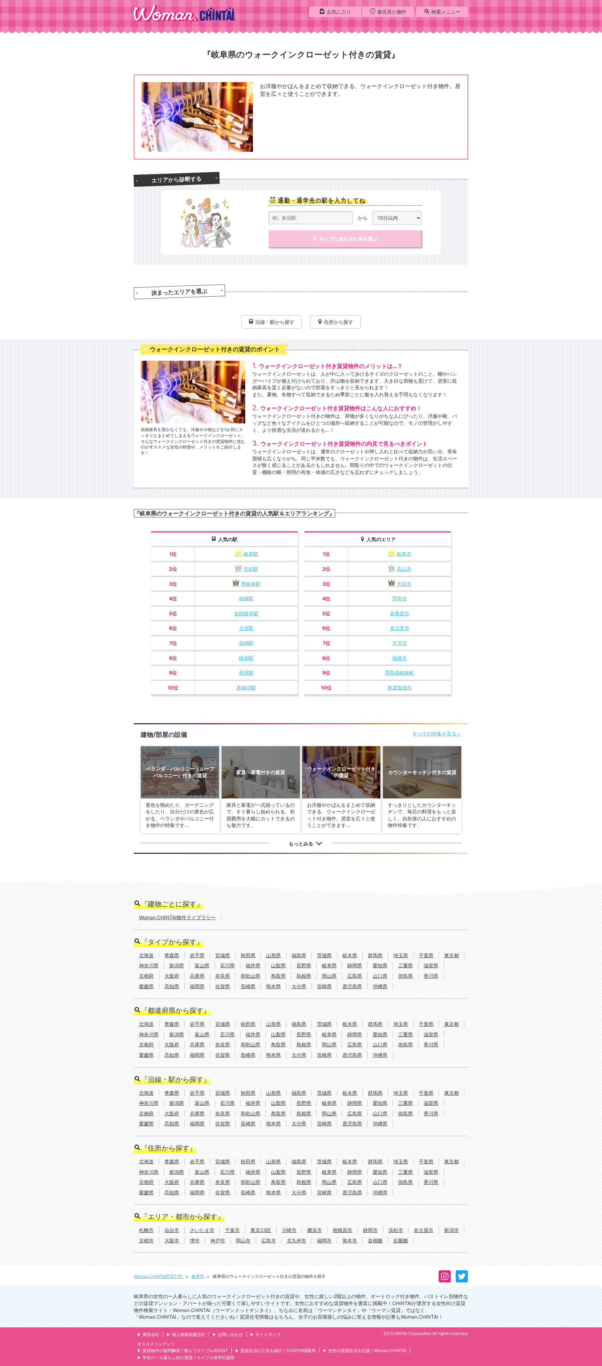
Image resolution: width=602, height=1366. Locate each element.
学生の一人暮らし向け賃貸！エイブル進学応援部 (188, 1357)
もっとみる (301, 843)
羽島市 (399, 598)
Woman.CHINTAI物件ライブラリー (177, 917)
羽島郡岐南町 (399, 673)
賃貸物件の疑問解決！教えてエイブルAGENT (185, 1350)
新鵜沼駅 (246, 687)
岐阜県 (198, 1276)
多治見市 (399, 628)
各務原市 (399, 613)
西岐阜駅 (251, 584)
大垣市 (404, 584)
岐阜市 (404, 554)
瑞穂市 (399, 658)
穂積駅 (246, 598)
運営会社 (150, 1334)
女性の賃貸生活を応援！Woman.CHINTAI (367, 1350)
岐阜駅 (251, 554)
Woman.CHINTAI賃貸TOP (159, 1276)
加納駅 (246, 643)
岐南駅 (246, 658)
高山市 (404, 569)
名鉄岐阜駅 (246, 613)
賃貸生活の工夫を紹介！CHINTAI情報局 (278, 1350)
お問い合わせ (230, 1334)
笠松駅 (251, 569)
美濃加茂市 (399, 687)
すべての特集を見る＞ (436, 733)
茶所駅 (246, 673)
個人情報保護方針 (188, 1334)
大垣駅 (246, 628)
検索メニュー (446, 12)
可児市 (399, 643)
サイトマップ (267, 1334)
